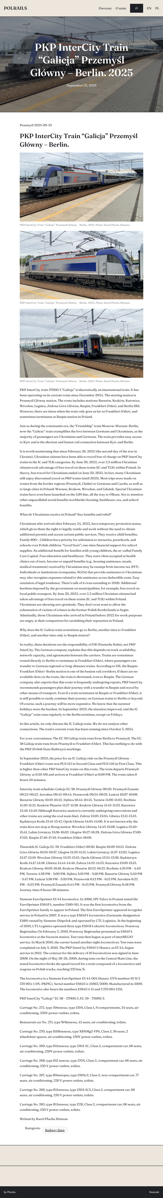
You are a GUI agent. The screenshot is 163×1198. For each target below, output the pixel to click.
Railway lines (54, 1130)
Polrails (15, 8)
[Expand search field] (136, 8)
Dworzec (105, 8)
